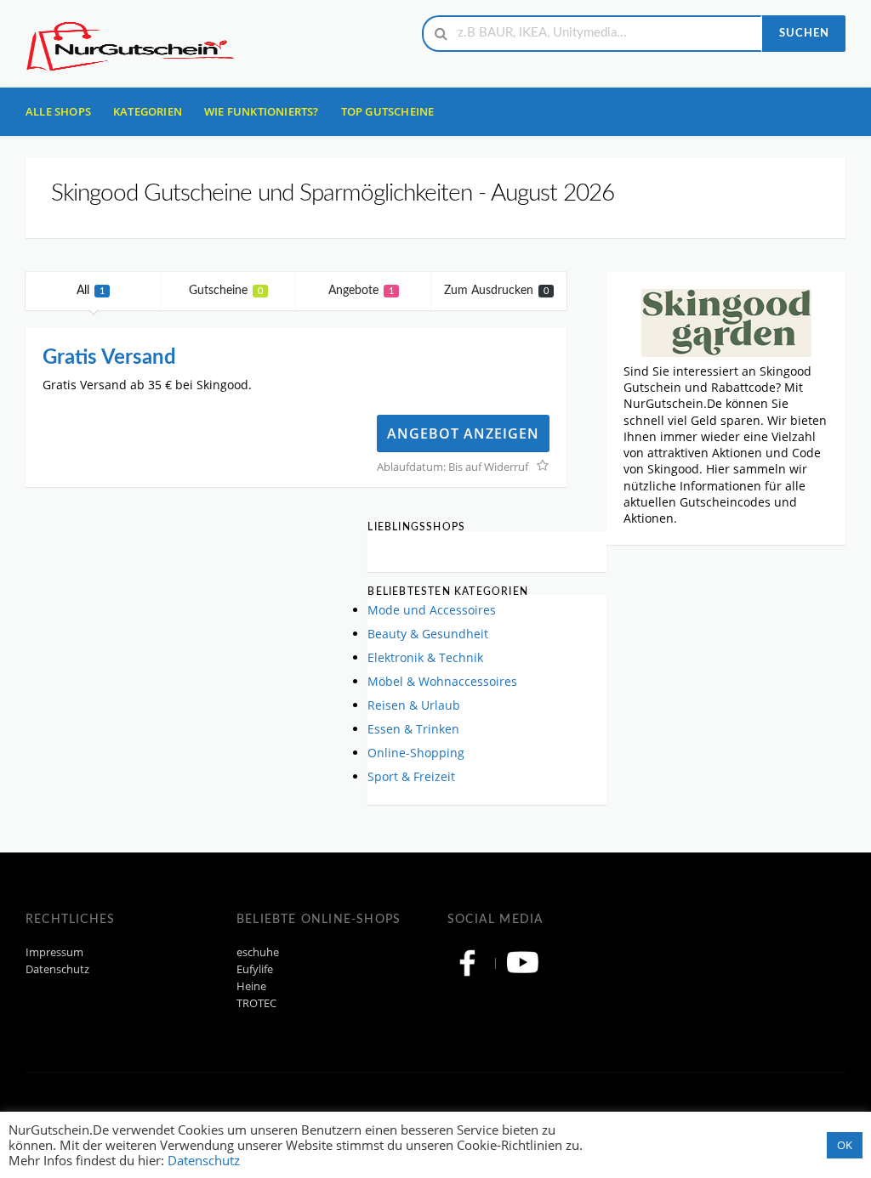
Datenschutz (57, 969)
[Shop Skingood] (726, 322)
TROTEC (256, 1003)
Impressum (54, 952)
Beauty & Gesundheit (427, 634)
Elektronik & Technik (425, 657)
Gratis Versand (109, 358)
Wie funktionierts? (261, 111)
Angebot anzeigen (463, 433)
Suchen (804, 33)
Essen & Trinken (413, 729)
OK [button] (844, 1145)
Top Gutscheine (388, 111)
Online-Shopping (415, 753)
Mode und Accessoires (431, 610)
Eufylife (254, 969)
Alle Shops (58, 111)
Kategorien (147, 111)
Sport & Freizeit (411, 776)
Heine (251, 986)
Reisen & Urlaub (413, 705)
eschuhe (257, 952)
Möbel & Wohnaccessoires (442, 681)
